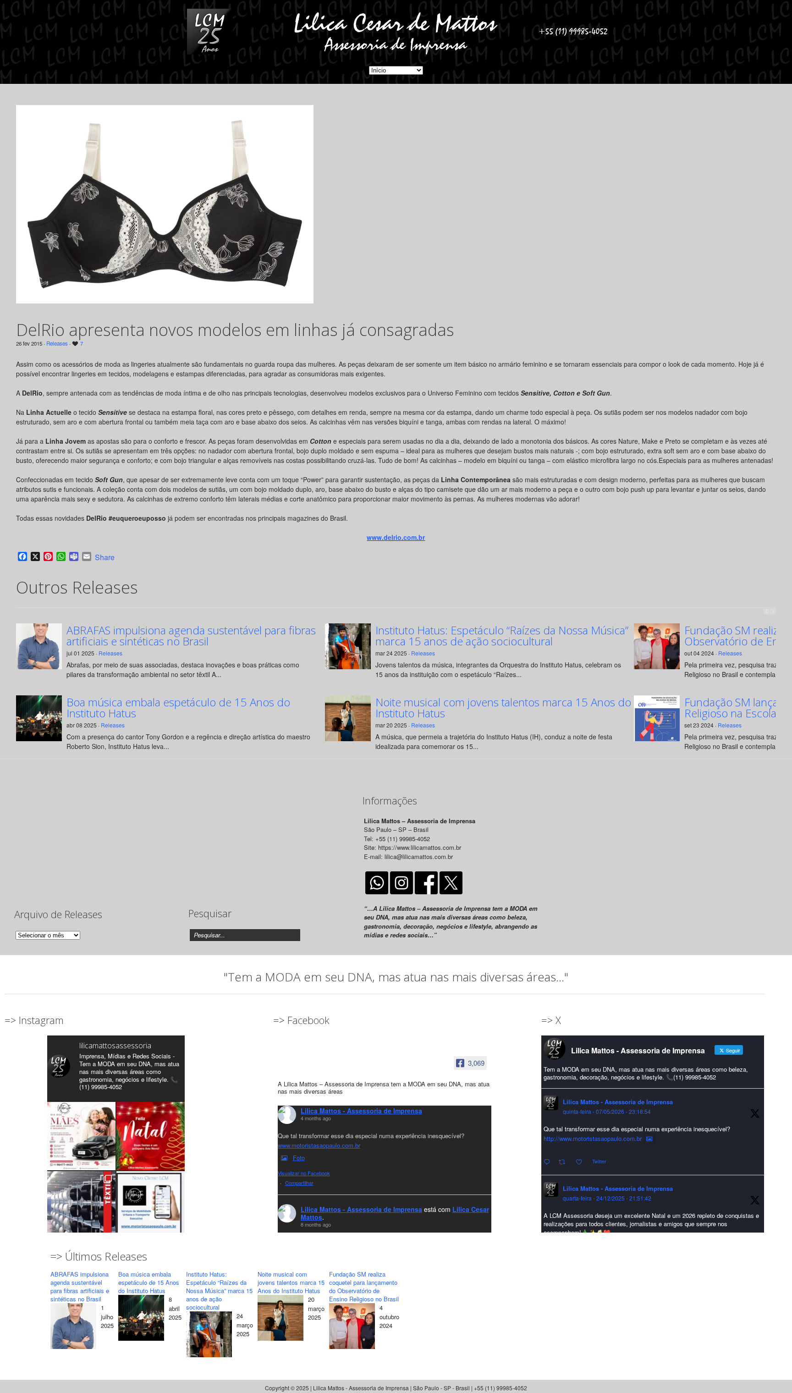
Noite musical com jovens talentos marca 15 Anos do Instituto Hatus (503, 708)
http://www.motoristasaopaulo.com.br (593, 1138)
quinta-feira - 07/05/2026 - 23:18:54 (607, 1111)
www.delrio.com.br (396, 537)
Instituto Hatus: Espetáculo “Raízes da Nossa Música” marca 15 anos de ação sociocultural (501, 636)
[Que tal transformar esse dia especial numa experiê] (81, 1136)
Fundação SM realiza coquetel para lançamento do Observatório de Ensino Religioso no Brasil (364, 1286)
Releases (57, 343)
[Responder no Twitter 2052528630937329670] (548, 1162)
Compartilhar (299, 1182)
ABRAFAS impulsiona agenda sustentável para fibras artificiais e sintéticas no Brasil (191, 636)
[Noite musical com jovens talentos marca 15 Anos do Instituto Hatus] (280, 1319)
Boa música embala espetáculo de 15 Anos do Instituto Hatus (178, 708)
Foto (299, 1157)
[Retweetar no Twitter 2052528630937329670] (564, 1162)
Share (105, 557)
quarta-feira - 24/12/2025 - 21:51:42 (607, 1198)
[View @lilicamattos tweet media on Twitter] (649, 1138)
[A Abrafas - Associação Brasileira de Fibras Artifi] (81, 1205)
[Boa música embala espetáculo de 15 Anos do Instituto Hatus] (141, 1319)
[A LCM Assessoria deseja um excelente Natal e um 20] (150, 1136)
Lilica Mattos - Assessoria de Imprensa (361, 1110)
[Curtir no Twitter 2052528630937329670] (581, 1162)
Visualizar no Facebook (304, 1173)
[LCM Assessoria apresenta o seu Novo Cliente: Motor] (150, 1205)
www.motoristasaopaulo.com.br (319, 1145)
